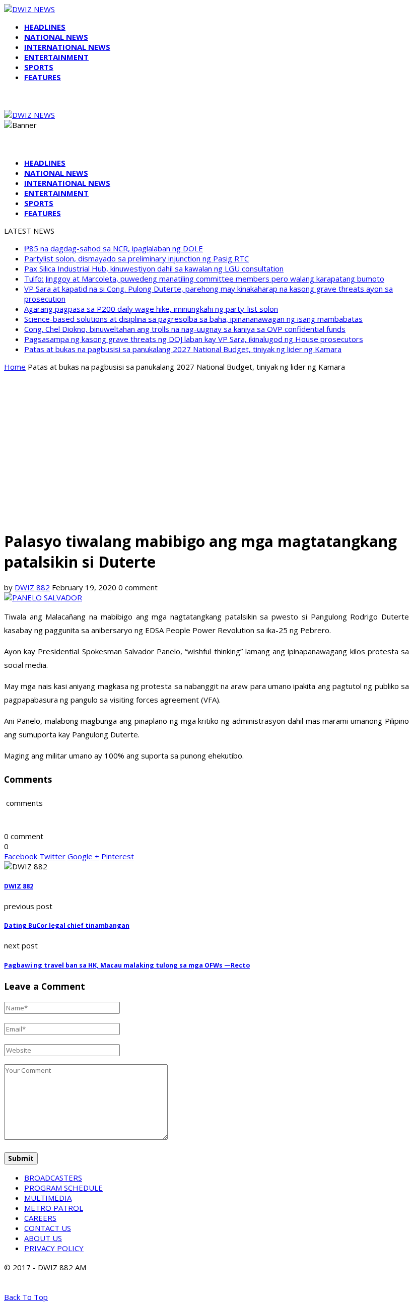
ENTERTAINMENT (56, 57)
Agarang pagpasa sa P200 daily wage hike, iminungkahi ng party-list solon (151, 309)
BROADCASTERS (53, 1178)
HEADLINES (44, 27)
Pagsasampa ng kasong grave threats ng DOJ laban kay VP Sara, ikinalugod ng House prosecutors (193, 339)
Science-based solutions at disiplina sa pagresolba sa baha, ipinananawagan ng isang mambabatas (193, 319)
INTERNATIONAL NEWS (67, 47)
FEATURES (42, 77)
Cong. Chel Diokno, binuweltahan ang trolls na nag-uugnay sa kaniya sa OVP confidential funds (185, 329)
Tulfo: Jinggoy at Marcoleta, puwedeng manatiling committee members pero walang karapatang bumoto (204, 278)
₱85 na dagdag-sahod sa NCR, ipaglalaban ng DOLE (113, 248)
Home (15, 367)
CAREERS (40, 1218)
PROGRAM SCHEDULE (63, 1188)
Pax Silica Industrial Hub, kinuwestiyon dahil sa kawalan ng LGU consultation (154, 268)
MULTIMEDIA (48, 1198)
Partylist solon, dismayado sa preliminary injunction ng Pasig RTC (136, 258)
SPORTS (38, 67)
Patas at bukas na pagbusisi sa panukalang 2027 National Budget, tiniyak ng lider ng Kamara (182, 349)
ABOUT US (43, 1238)
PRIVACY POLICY (54, 1248)
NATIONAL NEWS (56, 37)
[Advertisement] (206, 450)
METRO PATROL (53, 1208)
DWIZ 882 (32, 587)
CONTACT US (47, 1228)
